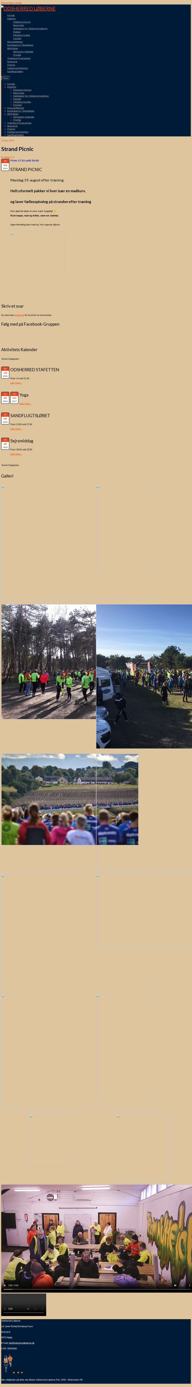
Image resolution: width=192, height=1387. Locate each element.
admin (7, 157)
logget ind (19, 315)
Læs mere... (16, 383)
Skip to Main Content (11, 3)
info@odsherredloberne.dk (21, 1343)
